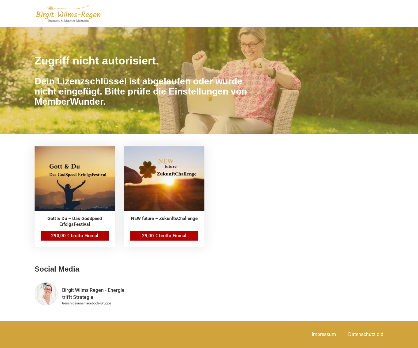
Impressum (324, 334)
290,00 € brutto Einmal (74, 235)
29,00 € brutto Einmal (164, 235)
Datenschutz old (365, 334)
